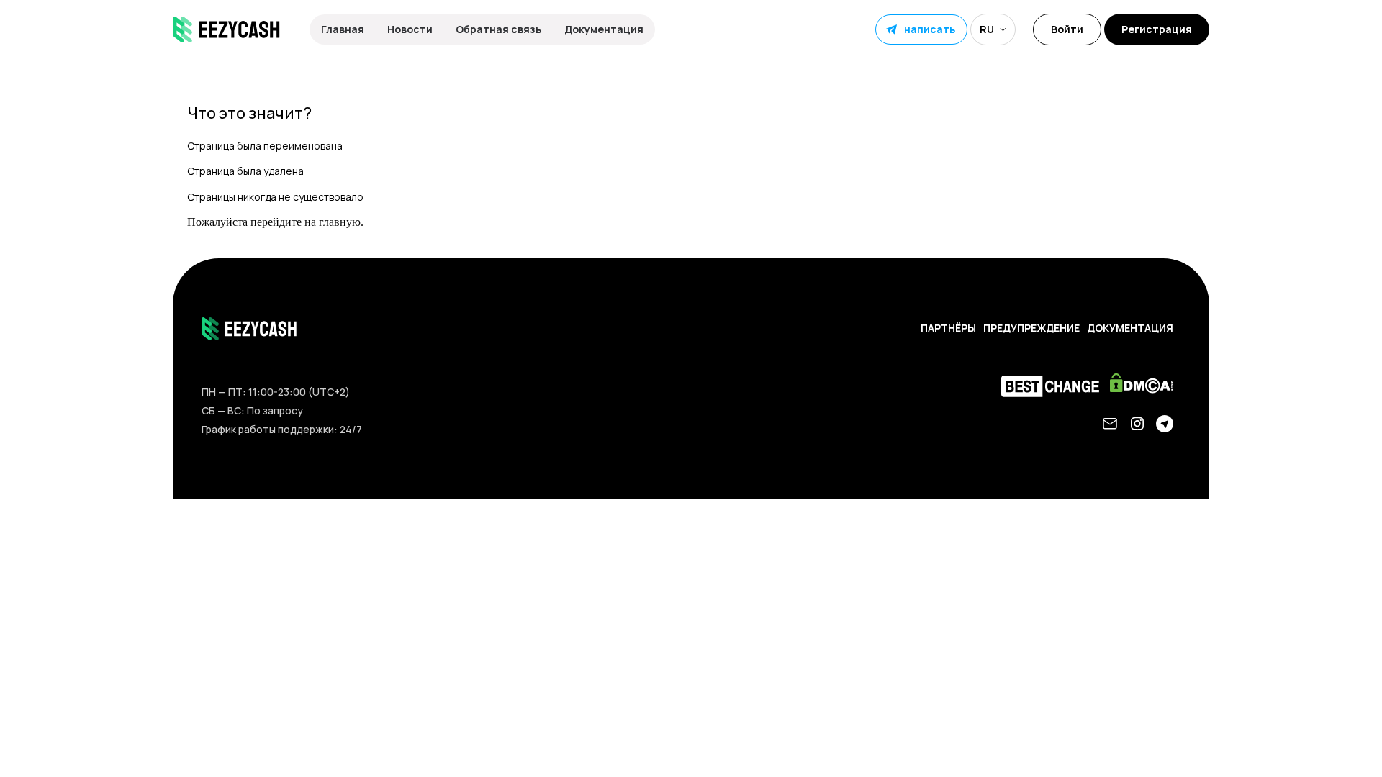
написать (929, 29)
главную (340, 222)
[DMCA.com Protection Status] (1145, 386)
